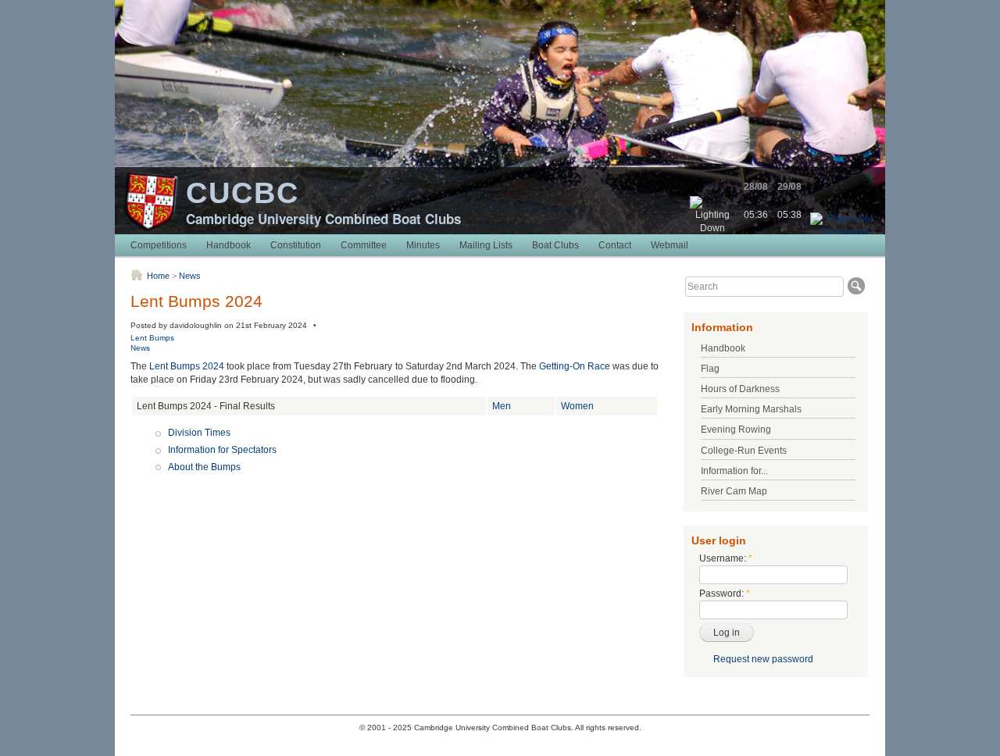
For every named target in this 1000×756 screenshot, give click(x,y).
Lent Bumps (152, 337)
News (190, 275)
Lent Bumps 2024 (186, 366)
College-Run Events (744, 450)
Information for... (734, 470)
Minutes (423, 245)
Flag (710, 368)
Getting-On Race (574, 366)
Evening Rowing (736, 429)
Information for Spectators (222, 449)
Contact (614, 245)
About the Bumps (204, 467)
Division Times (199, 432)
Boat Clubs (555, 245)
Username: (725, 558)
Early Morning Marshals (751, 409)
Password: (724, 593)
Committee (364, 245)
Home (158, 275)
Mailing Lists (485, 245)
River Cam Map (734, 491)
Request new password (763, 659)
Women (577, 406)
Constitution (295, 245)
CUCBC (242, 193)
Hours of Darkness (740, 388)
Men (501, 406)
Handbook (228, 245)
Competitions (158, 245)
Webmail (669, 245)
